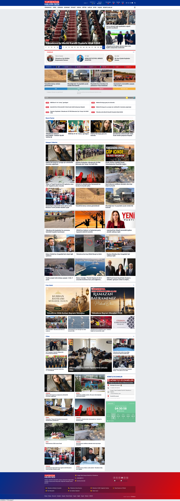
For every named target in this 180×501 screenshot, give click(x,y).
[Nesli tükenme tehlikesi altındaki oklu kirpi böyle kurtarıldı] (90, 431)
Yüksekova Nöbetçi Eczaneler (54, 488)
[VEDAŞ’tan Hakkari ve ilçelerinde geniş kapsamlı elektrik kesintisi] (90, 219)
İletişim (87, 496)
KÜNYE (91, 496)
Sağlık (78, 496)
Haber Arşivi (95, 490)
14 (83, 47)
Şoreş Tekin (118, 57)
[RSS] (127, 478)
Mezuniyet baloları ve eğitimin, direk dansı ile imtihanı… (96, 59)
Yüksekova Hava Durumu (76, 488)
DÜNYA (79, 7)
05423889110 (80, 478)
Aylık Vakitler (111, 420)
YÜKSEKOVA (48, 7)
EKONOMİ (67, 7)
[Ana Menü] (134, 7)
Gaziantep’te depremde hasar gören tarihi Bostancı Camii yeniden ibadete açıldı (59, 468)
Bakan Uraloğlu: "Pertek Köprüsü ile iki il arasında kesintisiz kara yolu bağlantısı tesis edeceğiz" (88, 278)
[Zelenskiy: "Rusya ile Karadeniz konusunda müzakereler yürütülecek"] (59, 407)
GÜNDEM (60, 7)
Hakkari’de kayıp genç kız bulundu (105, 102)
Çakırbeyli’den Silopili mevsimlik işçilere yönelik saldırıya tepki (119, 231)
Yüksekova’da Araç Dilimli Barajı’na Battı (89, 254)
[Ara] (134, 3)
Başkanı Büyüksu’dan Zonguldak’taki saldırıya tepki (118, 255)
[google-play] (124, 481)
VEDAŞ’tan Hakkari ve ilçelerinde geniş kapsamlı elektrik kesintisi (88, 231)
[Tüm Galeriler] (133, 285)
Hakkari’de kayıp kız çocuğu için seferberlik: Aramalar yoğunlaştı (113, 107)
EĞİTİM (84, 7)
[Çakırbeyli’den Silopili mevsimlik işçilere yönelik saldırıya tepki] (120, 219)
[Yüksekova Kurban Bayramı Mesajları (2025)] (123, 322)
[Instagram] (119, 478)
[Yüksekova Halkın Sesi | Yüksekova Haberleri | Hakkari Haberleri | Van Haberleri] (52, 3)
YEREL (54, 7)
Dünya (47, 417)
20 (101, 47)
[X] (117, 478)
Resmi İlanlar (69, 496)
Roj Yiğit (57, 56)
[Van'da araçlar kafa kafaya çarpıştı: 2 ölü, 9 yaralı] (59, 267)
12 (77, 47)
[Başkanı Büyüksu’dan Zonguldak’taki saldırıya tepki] (120, 243)
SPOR (94, 7)
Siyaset (63, 496)
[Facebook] (114, 478)
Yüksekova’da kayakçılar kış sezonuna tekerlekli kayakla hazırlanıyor (58, 231)
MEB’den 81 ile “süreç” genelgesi (59, 102)
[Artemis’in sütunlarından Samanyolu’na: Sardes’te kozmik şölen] (90, 407)
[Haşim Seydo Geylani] (83, 58)
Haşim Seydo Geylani (95, 55)
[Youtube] (122, 478)
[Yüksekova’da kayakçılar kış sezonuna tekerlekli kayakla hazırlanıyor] (59, 219)
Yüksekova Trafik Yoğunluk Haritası (100, 488)
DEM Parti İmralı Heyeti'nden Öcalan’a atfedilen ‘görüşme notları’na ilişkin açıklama (118, 278)
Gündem (48, 393)
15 (86, 47)
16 (89, 47)
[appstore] (117, 481)
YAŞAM (100, 7)
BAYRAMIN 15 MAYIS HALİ (123, 59)
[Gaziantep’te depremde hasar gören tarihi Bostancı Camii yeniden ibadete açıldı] (59, 456)
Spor (47, 442)
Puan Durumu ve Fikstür (120, 488)
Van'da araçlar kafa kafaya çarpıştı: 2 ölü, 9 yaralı (59, 278)
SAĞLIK (90, 7)
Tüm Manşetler (50, 490)
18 (95, 47)
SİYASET (73, 7)
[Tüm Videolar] (133, 336)
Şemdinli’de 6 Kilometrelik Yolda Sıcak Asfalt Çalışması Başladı (67, 107)
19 (98, 47)
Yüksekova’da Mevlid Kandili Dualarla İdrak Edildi (109, 112)
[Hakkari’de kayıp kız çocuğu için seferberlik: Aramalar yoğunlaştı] (59, 383)
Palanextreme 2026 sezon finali (54, 443)
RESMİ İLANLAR (107, 7)
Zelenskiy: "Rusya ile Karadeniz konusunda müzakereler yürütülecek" (57, 419)
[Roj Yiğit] (50, 58)
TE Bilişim (133, 496)
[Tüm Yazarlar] (133, 52)
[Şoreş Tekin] (109, 58)
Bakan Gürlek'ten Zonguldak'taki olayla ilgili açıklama (59, 255)
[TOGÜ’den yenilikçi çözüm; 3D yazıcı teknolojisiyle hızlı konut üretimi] (90, 383)
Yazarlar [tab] (50, 52)
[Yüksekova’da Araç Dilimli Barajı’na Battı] (90, 243)
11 (75, 47)
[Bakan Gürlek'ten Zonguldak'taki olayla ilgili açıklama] (59, 243)
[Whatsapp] (124, 478)
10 (72, 47)
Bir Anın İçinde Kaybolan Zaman (62, 59)
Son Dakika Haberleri (75, 490)
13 (80, 47)
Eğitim (78, 393)
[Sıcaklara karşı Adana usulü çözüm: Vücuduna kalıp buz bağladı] (90, 456)
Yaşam (78, 466)
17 (92, 47)
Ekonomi (54, 496)
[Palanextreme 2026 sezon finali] (59, 431)
